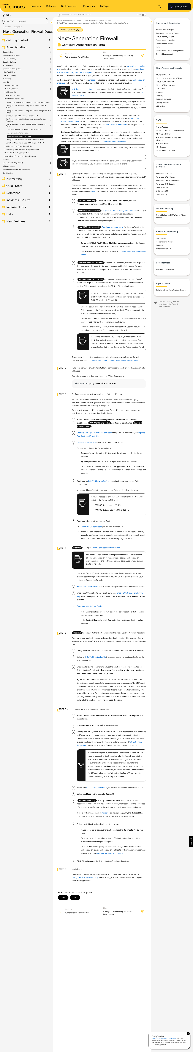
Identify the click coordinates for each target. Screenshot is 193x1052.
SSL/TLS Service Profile (98, 481)
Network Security (165, 302)
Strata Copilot (180, 6)
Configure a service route (112, 227)
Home (59, 20)
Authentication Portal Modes (18, 133)
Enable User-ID (10, 92)
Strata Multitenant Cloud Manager (170, 130)
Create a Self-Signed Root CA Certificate (94, 433)
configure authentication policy (113, 141)
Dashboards (161, 238)
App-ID (6, 160)
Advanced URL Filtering (165, 177)
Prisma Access (162, 127)
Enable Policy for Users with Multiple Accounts (22, 150)
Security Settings (9, 62)
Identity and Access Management (170, 51)
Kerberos (105, 813)
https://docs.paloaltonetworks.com (164, 1038)
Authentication (8, 65)
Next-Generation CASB (165, 150)
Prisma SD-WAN (162, 143)
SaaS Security (161, 194)
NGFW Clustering (9, 75)
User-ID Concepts (11, 89)
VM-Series (160, 106)
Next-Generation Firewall (72, 20)
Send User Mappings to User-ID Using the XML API (25, 143)
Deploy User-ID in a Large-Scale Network (20, 156)
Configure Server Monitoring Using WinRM (22, 116)
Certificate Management (12, 69)
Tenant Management (164, 54)
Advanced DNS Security (166, 184)
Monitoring (7, 79)
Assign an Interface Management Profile (119, 210)
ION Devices (161, 147)
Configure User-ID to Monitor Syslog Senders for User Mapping (26, 120)
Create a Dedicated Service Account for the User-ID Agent (28, 102)
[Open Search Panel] (159, 7)
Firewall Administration (11, 55)
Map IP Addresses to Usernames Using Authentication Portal (26, 125)
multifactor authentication (117, 124)
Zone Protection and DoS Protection (16, 170)
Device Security (162, 187)
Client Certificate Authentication (106, 548)
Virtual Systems (9, 166)
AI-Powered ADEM (163, 134)
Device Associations (164, 44)
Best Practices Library (165, 269)
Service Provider (162, 103)
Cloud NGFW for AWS (165, 82)
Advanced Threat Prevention (168, 180)
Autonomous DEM (163, 249)
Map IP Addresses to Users (14, 99)
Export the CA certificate (91, 527)
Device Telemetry (9, 59)
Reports (159, 245)
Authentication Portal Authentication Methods (24, 129)
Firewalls (159, 92)
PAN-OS (159, 96)
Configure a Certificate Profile (89, 606)
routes (93, 191)
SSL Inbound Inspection (82, 89)
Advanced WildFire (164, 173)
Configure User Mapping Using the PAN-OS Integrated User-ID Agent (29, 112)
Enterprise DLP (162, 191)
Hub (158, 47)
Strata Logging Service (165, 40)
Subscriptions (8, 52)
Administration (164, 307)
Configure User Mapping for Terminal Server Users (25, 140)
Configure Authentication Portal (19, 136)
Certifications (8, 173)
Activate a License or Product (168, 33)
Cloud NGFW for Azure (165, 85)
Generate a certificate (86, 442)
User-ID (6, 82)
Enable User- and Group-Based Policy (19, 146)
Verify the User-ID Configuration (17, 153)
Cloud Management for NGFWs (169, 78)
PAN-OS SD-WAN (163, 99)
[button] (191, 841)
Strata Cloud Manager (165, 30)
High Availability (9, 72)
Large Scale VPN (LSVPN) (13, 163)
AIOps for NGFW (163, 75)
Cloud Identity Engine (165, 37)
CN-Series (160, 89)
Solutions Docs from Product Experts (171, 290)
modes (92, 80)
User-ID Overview (11, 85)
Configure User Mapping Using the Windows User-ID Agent (26, 106)
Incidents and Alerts (164, 242)
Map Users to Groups (12, 95)
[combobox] (25, 21)
